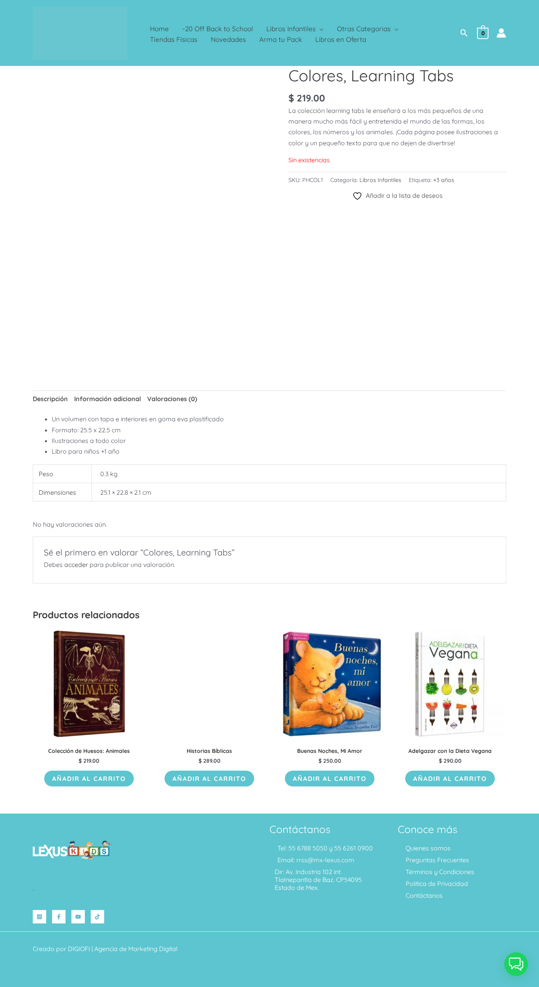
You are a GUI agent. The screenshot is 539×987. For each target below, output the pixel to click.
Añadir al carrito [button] (89, 778)
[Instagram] (39, 916)
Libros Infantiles (380, 180)
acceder (76, 565)
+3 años (443, 180)
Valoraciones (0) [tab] (172, 399)
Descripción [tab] (50, 399)
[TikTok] (97, 916)
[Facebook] (59, 916)
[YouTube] (78, 916)
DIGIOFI (79, 949)
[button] (320, 28)
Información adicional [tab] (107, 399)
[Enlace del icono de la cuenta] (501, 33)
